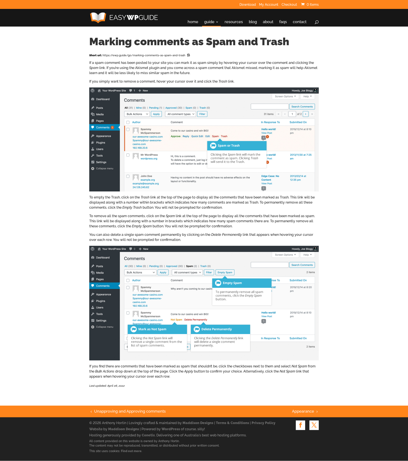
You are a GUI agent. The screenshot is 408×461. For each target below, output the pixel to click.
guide (209, 22)
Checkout (289, 5)
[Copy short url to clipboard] (188, 55)
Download (247, 5)
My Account (268, 5)
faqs (283, 22)
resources (234, 22)
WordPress (171, 429)
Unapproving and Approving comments (127, 411)
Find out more (131, 451)
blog (253, 22)
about (268, 22)
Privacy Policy (263, 423)
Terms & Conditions (232, 423)
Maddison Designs (198, 423)
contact (299, 22)
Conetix (148, 435)
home (193, 22)
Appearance (303, 411)
